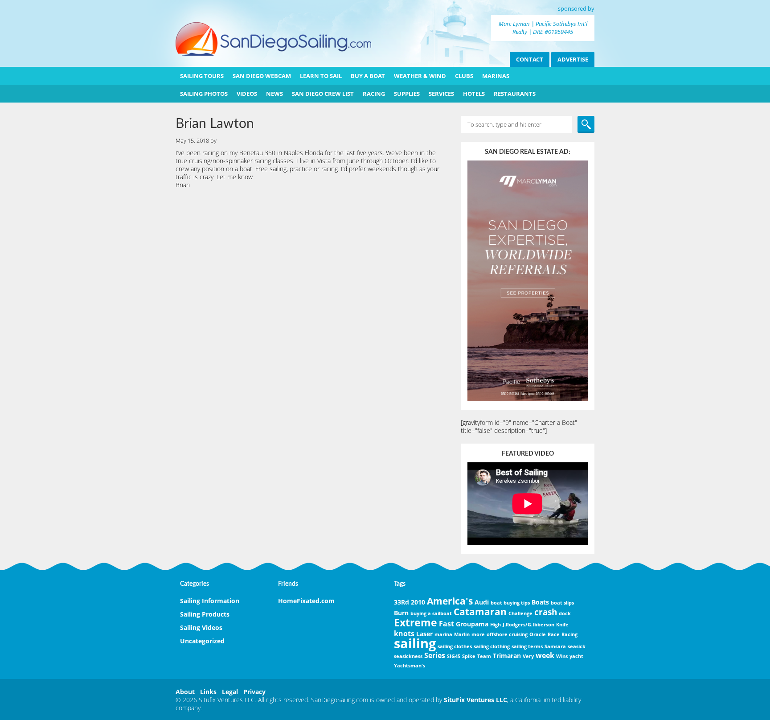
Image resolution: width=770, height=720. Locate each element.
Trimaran (507, 655)
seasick (577, 646)
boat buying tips (510, 603)
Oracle (537, 634)
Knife (562, 624)
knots (404, 633)
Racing (569, 634)
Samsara (555, 646)
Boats (540, 602)
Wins (562, 656)
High (495, 624)
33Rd (401, 602)
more (478, 634)
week (545, 655)
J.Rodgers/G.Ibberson (528, 624)
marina (443, 634)
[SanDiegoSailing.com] (273, 53)
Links (208, 691)
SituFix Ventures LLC (475, 699)
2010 (418, 602)
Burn (401, 613)
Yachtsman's (409, 665)
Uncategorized (202, 641)
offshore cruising (507, 634)
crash (545, 612)
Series (434, 655)
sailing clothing (492, 646)
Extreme (415, 622)
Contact (529, 59)
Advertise (572, 59)
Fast (446, 624)
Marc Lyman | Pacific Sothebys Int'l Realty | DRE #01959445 (543, 28)
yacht (576, 656)
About (185, 691)
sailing (415, 643)
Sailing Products (204, 614)
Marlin (462, 634)
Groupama (472, 624)
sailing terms (527, 646)
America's (450, 601)
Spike (468, 656)
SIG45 (453, 656)
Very (528, 656)
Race (554, 634)
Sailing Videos (201, 627)
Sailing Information (209, 601)
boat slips (562, 603)
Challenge (520, 613)
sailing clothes (455, 646)
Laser (424, 633)
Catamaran (480, 611)
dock (565, 613)
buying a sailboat (431, 613)
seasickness (408, 656)
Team (484, 656)
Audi (482, 602)
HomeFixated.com (306, 601)
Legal (230, 691)
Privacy (254, 691)
